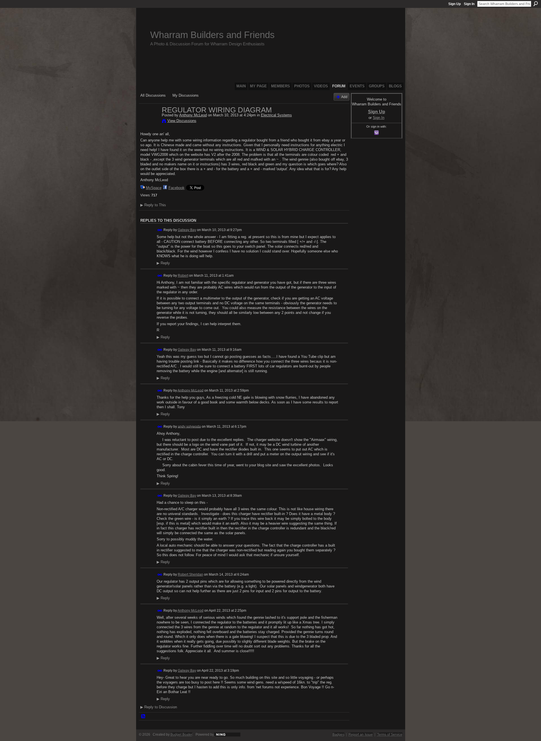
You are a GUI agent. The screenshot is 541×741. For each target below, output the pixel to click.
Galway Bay (187, 230)
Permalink (160, 230)
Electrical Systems (276, 115)
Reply (163, 263)
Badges (338, 734)
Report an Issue (361, 734)
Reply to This (153, 205)
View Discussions (181, 121)
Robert (183, 276)
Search (535, 3)
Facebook (176, 188)
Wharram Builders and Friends (212, 35)
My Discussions (185, 95)
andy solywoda (189, 426)
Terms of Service (389, 734)
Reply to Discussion (158, 707)
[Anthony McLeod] (149, 121)
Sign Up (454, 4)
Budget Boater (181, 734)
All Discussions (153, 95)
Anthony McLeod (193, 115)
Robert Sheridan (190, 574)
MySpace (153, 188)
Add (344, 97)
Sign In (469, 4)
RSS (143, 716)
